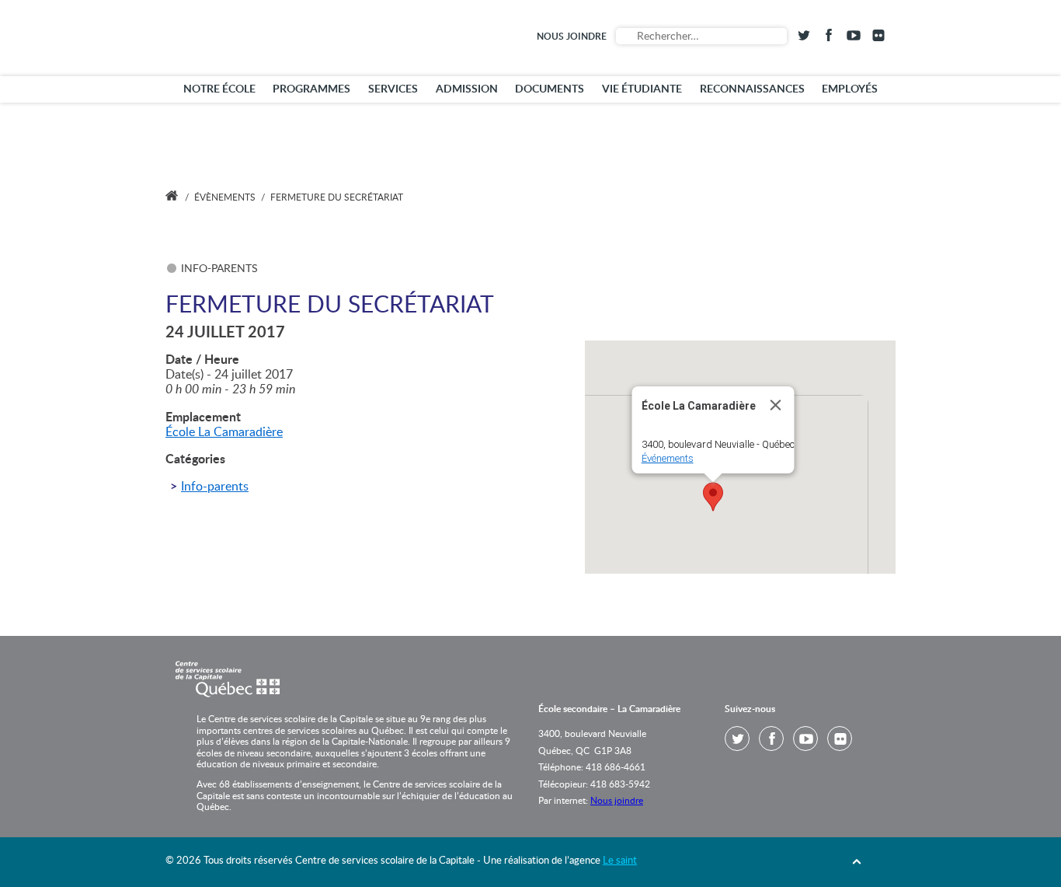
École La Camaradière (224, 432)
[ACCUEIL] (171, 197)
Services (393, 89)
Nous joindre (572, 36)
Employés (850, 89)
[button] (713, 497)
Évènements (225, 197)
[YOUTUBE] (853, 38)
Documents (549, 89)
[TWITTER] (804, 38)
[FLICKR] (878, 38)
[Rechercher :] (701, 36)
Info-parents (215, 486)
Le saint (620, 861)
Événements (668, 458)
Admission (467, 89)
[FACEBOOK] (829, 38)
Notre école (219, 89)
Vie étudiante (642, 89)
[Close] (776, 405)
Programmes (311, 89)
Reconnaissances (752, 89)
